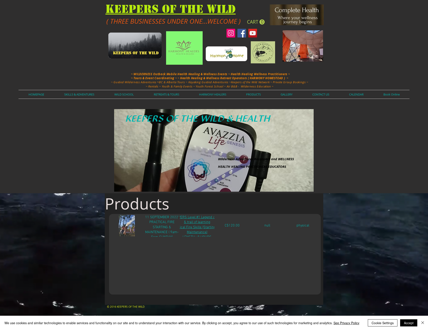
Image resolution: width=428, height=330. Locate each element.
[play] (302, 187)
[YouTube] (252, 33)
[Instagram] (230, 33)
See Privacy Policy (346, 323)
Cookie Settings (383, 323)
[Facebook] (241, 33)
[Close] (422, 322)
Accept (409, 323)
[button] (256, 22)
